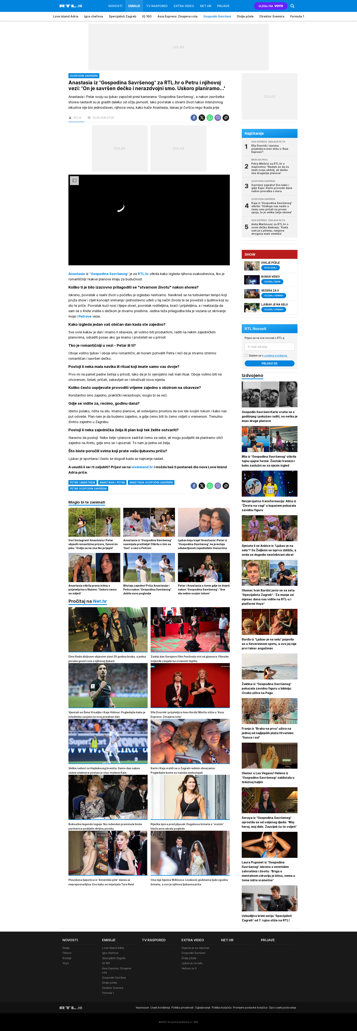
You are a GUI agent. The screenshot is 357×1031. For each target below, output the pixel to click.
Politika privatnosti (182, 1007)
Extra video (184, 6)
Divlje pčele (245, 16)
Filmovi (66, 953)
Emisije (134, 6)
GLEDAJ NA (265, 6)
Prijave (223, 6)
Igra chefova (93, 16)
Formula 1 (297, 16)
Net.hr (100, 601)
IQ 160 (147, 16)
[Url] (226, 117)
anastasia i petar (112, 482)
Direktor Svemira (272, 16)
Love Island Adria (65, 16)
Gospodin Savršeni (217, 16)
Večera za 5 (189, 968)
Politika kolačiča (221, 1007)
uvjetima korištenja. (275, 355)
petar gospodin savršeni (88, 488)
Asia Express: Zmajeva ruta (177, 16)
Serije (66, 948)
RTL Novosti (255, 328)
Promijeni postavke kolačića (250, 1007)
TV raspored (157, 6)
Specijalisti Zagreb (122, 16)
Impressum (142, 1007)
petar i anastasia (82, 482)
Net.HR (205, 6)
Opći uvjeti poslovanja (282, 1007)
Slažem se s (268, 355)
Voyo (65, 963)
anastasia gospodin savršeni (151, 482)
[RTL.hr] (71, 6)
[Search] (292, 6)
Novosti (115, 6)
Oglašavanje (202, 1007)
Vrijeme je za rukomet (195, 948)
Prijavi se (270, 363)
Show (250, 254)
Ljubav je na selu (191, 963)
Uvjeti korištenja (160, 1007)
